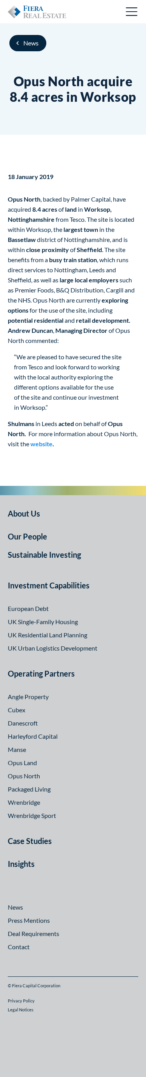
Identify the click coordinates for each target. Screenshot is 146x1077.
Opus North (24, 775)
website (41, 443)
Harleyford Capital (33, 736)
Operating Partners (41, 673)
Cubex (16, 709)
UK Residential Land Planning (47, 635)
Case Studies (30, 841)
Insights (21, 863)
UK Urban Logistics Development (52, 648)
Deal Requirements (33, 933)
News (31, 43)
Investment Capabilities (49, 585)
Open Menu (132, 11)
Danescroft (23, 723)
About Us (24, 513)
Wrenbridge (24, 802)
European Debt (28, 608)
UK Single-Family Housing (43, 621)
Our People (27, 536)
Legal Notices (20, 1009)
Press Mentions (29, 920)
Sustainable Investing (44, 554)
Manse (17, 749)
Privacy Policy (21, 1000)
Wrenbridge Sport (32, 815)
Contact (19, 946)
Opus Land (22, 762)
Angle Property (28, 696)
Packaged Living (29, 789)
